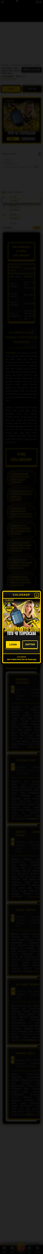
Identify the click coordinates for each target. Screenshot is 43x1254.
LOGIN (13, 644)
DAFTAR (30, 644)
